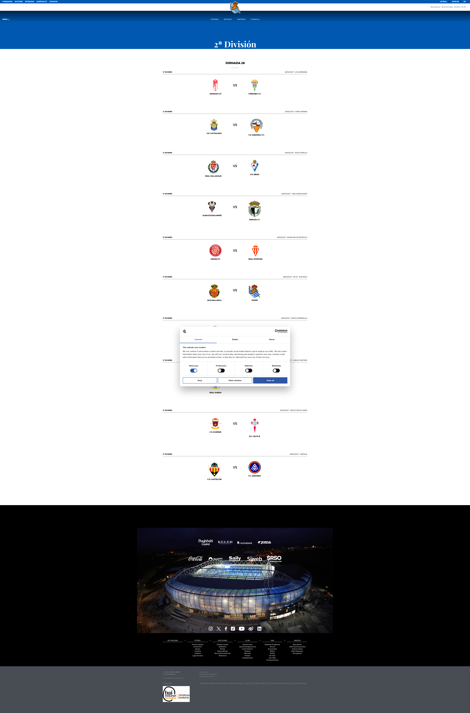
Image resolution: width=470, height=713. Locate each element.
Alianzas (247, 653)
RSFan (272, 651)
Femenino (198, 647)
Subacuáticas (222, 651)
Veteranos (223, 656)
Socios (272, 647)
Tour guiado (297, 653)
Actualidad (173, 640)
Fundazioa (7, 1)
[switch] (221, 371)
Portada (214, 19)
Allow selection (235, 380)
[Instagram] (211, 628)
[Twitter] (219, 628)
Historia (247, 651)
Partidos (241, 19)
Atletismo (222, 647)
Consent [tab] (198, 339)
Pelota (222, 649)
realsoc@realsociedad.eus (173, 678)
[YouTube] (241, 628)
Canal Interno (247, 649)
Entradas (29, 1)
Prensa (247, 656)
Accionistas (272, 649)
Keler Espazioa (297, 651)
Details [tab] (235, 339)
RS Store (19, 1)
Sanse (197, 649)
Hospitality (42, 1)
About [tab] (271, 339)
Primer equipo (197, 644)
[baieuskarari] (176, 694)
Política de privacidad (208, 674)
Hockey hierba (222, 644)
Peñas (272, 653)
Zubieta (197, 653)
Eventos (53, 1)
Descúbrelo (297, 644)
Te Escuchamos (272, 660)
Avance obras (297, 649)
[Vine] (250, 628)
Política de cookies (207, 676)
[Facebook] (226, 628)
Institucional (247, 644)
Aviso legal (204, 672)
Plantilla (255, 19)
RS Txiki (272, 656)
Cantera (197, 651)
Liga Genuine (197, 656)
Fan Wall (272, 658)
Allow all (270, 380)
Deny (200, 380)
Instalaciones (247, 658)
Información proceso (297, 647)
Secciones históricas (222, 653)
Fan (272, 640)
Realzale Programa (272, 644)
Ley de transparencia (247, 647)
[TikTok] (233, 628)
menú (5, 19)
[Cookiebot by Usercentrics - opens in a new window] (276, 331)
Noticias (228, 19)
